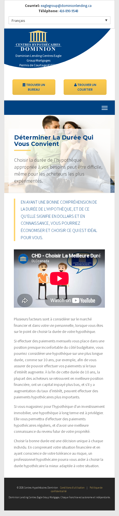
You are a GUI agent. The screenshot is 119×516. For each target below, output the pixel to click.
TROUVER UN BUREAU (35, 87)
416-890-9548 (68, 11)
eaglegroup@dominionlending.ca (66, 5)
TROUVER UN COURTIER (86, 87)
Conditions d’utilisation (72, 487)
